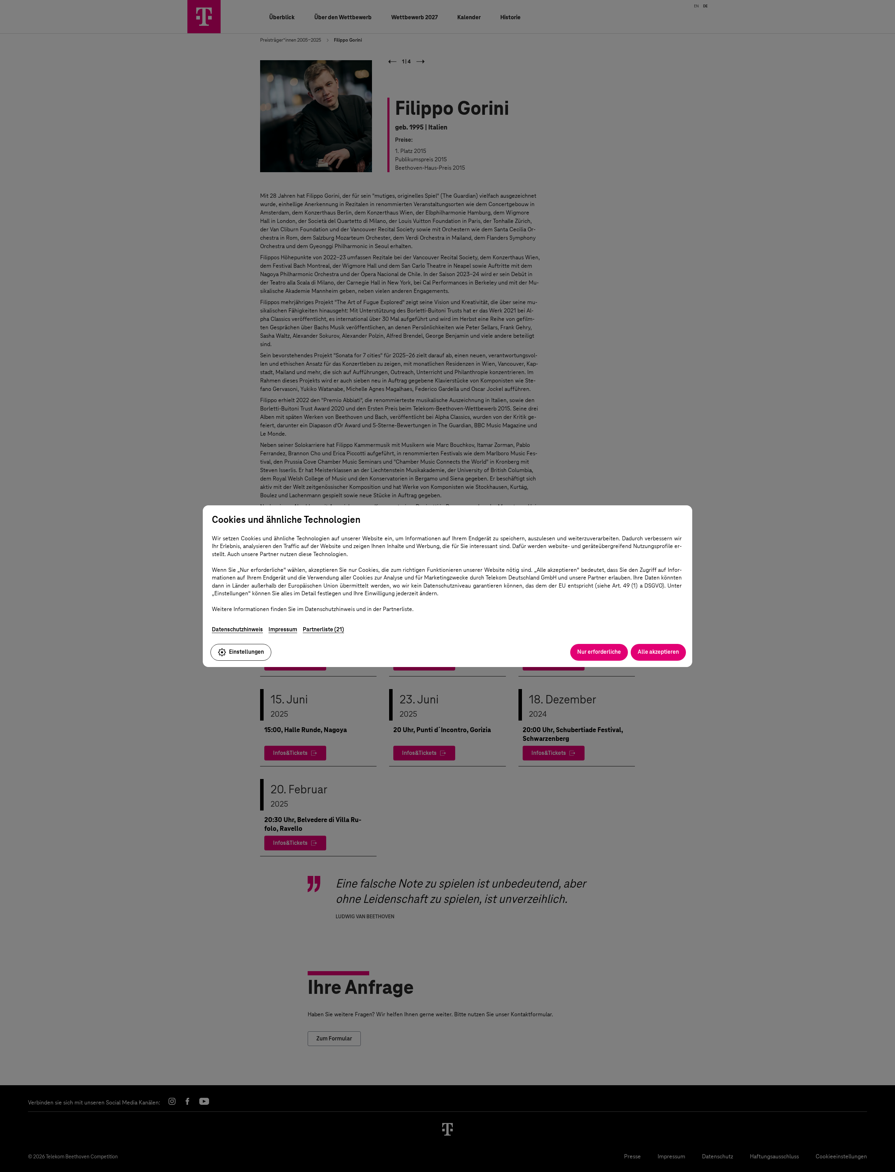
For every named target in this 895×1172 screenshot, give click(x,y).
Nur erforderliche (599, 651)
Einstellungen (246, 651)
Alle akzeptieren (658, 651)
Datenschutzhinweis (237, 629)
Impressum (282, 629)
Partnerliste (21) (323, 629)
